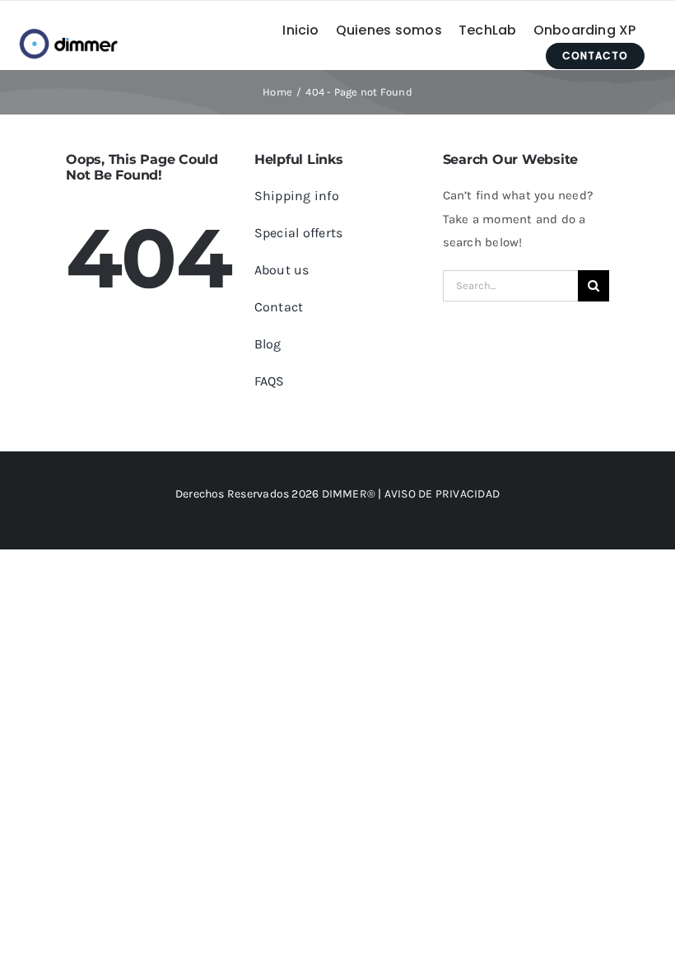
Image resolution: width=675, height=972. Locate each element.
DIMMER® (349, 494)
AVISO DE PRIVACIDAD (442, 494)
